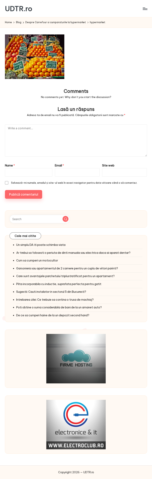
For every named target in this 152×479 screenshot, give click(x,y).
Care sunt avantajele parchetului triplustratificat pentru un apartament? (65, 276)
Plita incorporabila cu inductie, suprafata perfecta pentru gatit (58, 284)
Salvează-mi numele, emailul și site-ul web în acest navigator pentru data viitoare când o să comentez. (74, 182)
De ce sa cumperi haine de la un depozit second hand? (52, 315)
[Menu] (145, 9)
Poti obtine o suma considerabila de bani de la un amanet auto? (59, 307)
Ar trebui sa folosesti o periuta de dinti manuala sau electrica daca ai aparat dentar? (73, 253)
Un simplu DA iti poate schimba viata (41, 245)
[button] (65, 219)
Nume (10, 165)
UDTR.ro (18, 8)
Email (59, 165)
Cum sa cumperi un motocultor (37, 260)
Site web (108, 165)
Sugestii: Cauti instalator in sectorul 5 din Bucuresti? (51, 292)
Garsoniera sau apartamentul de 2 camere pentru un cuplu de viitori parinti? (67, 268)
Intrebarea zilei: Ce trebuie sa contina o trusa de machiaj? (55, 299)
